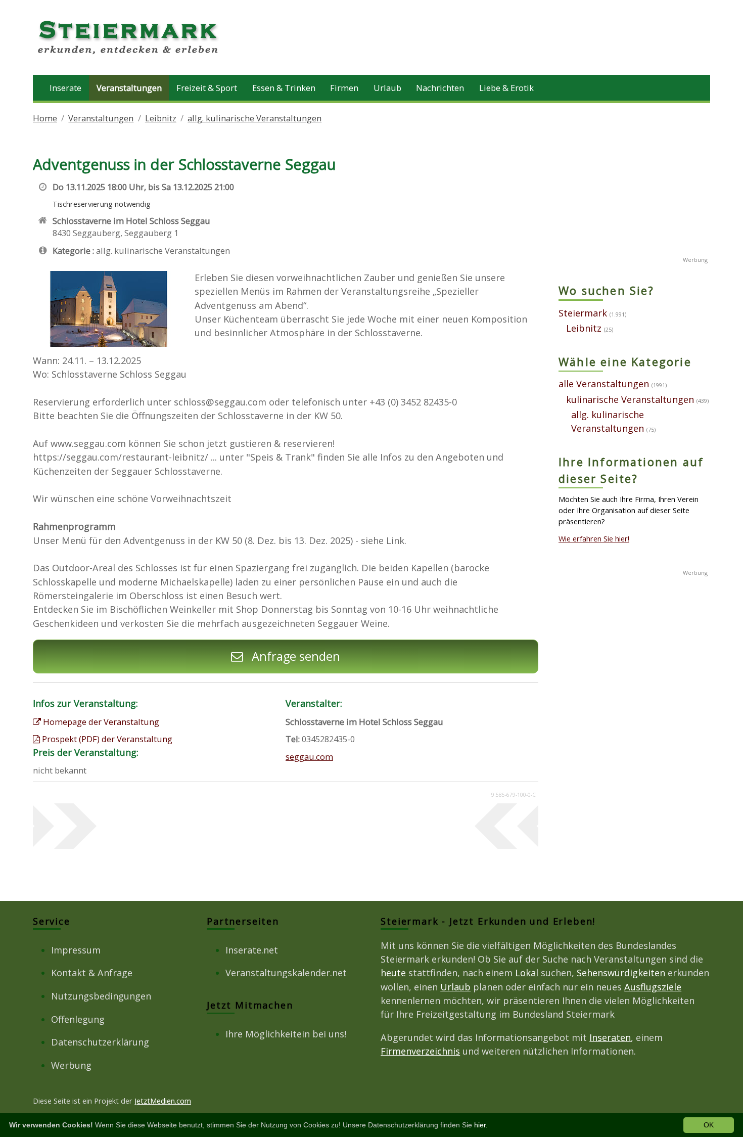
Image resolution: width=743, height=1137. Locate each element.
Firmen (344, 88)
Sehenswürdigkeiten (621, 973)
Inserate (65, 88)
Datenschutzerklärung (100, 1042)
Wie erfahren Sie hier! (594, 538)
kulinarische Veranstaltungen (630, 399)
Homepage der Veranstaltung (100, 721)
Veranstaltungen (129, 88)
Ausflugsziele (652, 987)
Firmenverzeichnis (420, 1051)
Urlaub (387, 88)
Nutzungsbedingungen (101, 996)
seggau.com (309, 756)
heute (393, 973)
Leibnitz (160, 118)
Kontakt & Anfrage (91, 973)
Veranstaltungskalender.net (286, 973)
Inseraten (610, 1037)
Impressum (76, 950)
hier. (481, 1125)
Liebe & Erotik (506, 88)
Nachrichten (440, 88)
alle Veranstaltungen (604, 384)
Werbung (71, 1065)
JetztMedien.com (162, 1101)
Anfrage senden (294, 656)
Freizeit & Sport (206, 88)
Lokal (526, 973)
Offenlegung (78, 1019)
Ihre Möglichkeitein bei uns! (285, 1034)
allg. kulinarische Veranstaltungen (254, 118)
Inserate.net (251, 950)
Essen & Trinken (283, 88)
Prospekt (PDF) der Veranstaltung (106, 739)
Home (45, 118)
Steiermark (583, 313)
